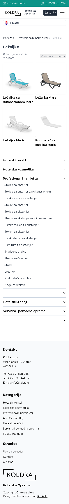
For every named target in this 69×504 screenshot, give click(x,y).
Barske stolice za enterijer (20, 198)
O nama (8, 462)
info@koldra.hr (20, 382)
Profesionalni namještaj (20, 178)
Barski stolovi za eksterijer (20, 238)
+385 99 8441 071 (19, 378)
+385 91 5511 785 (18, 373)
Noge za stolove (15, 285)
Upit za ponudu (13, 451)
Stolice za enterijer (16, 185)
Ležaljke (9, 271)
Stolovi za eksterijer (16, 231)
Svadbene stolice (15, 251)
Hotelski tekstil (14, 160)
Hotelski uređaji (15, 302)
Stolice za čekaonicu (17, 258)
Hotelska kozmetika (18, 169)
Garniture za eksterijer (18, 245)
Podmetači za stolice (17, 278)
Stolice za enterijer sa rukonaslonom (27, 191)
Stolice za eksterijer (16, 211)
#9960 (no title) (13, 433)
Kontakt (8, 456)
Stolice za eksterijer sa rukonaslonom (28, 218)
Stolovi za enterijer (16, 205)
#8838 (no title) (13, 418)
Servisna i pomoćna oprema (24, 311)
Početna (8, 38)
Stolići (8, 265)
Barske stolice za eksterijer (21, 225)
